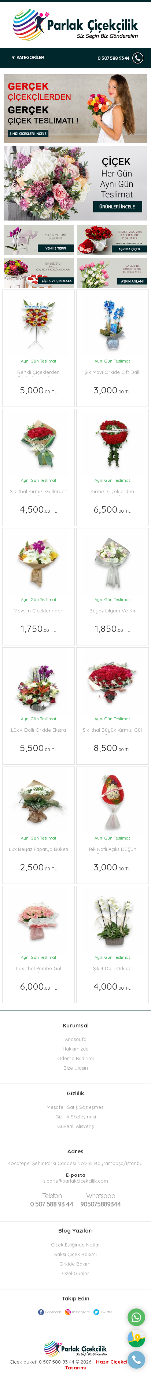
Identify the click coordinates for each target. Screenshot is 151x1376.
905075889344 (100, 1199)
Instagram (81, 1312)
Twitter (106, 1312)
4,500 (38, 509)
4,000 (112, 986)
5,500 (38, 747)
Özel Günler (75, 1273)
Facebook (53, 1312)
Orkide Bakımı (75, 1264)
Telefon (52, 1195)
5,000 (38, 390)
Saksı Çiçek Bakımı (75, 1254)
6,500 (112, 509)
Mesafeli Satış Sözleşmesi (75, 1107)
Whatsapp (100, 1195)
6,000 (38, 986)
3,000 (112, 390)
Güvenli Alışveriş (75, 1126)
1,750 (38, 628)
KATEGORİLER (30, 57)
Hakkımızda (76, 1049)
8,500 (112, 747)
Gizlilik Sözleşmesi (75, 1117)
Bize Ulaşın (75, 1068)
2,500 (38, 867)
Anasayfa (75, 1039)
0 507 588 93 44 (113, 58)
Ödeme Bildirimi (75, 1058)
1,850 (112, 628)
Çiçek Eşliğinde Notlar (75, 1245)
